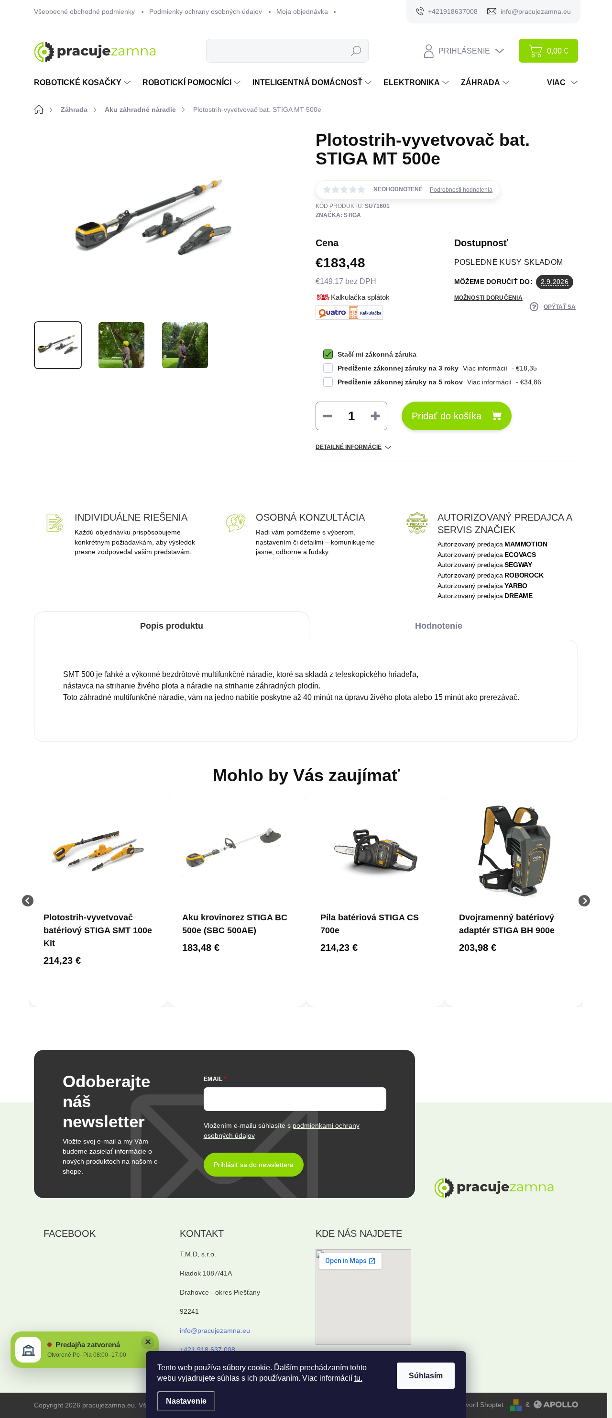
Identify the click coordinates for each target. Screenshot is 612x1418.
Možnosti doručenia (488, 298)
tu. (358, 1378)
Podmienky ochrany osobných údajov (205, 11)
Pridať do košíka (446, 416)
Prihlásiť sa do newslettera (254, 1164)
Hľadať (356, 51)
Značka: (338, 215)
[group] (98, 900)
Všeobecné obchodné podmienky (84, 11)
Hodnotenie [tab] (438, 626)
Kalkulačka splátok (360, 297)
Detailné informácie (349, 447)
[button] (98, 960)
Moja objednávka (302, 11)
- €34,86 (439, 382)
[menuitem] (83, 82)
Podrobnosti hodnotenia (461, 189)
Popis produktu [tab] (171, 626)
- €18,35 (437, 368)
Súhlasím (426, 1376)
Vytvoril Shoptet (480, 1404)
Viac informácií (485, 368)
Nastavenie (186, 1401)
